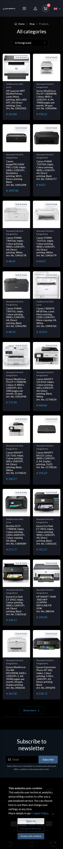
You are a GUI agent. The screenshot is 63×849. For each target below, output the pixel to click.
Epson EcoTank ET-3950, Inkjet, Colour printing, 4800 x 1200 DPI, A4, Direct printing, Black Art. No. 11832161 (46, 534)
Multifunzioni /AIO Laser (14, 85)
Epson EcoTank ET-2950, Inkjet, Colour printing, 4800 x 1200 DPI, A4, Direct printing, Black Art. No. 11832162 (16, 605)
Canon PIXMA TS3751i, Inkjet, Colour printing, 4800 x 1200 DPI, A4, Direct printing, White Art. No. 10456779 (46, 246)
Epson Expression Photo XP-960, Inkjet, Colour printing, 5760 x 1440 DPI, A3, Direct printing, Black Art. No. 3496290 (46, 677)
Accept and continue (30, 836)
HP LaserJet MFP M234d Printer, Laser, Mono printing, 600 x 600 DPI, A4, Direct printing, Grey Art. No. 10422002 (16, 99)
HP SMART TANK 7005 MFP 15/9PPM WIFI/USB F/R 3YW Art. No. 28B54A (46, 604)
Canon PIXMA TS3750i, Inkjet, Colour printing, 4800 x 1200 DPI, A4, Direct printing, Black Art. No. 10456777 (46, 170)
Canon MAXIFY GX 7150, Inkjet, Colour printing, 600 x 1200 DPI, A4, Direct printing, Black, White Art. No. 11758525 (16, 463)
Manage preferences (30, 828)
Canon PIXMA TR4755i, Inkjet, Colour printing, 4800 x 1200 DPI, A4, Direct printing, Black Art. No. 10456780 (16, 317)
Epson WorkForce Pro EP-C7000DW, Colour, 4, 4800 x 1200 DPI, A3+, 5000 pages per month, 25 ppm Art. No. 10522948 (16, 388)
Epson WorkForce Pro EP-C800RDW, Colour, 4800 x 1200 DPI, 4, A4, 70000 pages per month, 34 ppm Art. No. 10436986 (46, 99)
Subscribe (48, 759)
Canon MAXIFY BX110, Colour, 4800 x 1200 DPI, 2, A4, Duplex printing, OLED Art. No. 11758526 (46, 460)
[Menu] (24, 8)
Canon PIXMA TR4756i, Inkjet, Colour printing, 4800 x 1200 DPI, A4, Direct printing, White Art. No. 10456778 (16, 246)
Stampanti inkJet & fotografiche (45, 85)
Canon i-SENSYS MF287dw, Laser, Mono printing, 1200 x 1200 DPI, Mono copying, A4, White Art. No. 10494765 (46, 317)
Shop (32, 24)
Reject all (30, 821)
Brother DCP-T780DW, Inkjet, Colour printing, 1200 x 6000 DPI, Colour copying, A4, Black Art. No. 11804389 (16, 534)
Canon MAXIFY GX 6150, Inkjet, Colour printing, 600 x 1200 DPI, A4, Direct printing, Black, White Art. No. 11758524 (46, 389)
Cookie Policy (39, 813)
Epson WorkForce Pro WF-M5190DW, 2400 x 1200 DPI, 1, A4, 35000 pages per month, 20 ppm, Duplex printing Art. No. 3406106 (16, 677)
